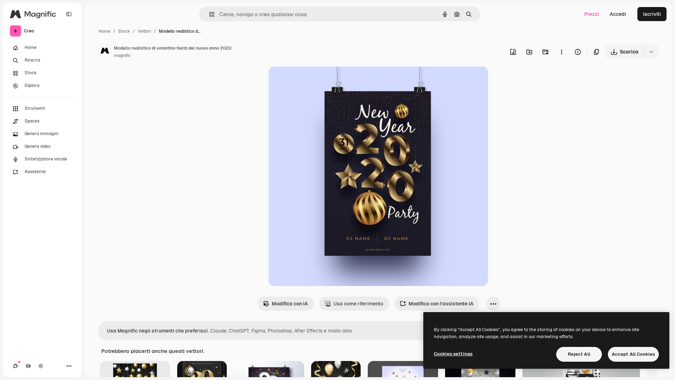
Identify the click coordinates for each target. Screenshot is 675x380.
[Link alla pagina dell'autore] (104, 52)
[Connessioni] (15, 366)
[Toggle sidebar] (69, 14)
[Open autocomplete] (209, 14)
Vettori (144, 31)
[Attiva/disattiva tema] (40, 366)
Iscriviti (652, 14)
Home (104, 31)
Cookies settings (453, 354)
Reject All (579, 354)
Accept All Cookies (633, 354)
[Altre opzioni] (561, 52)
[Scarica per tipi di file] (651, 52)
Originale (315, 80)
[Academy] (28, 366)
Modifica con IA (290, 303)
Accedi (618, 14)
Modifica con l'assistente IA (441, 303)
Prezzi (591, 14)
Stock (124, 31)
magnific (122, 55)
